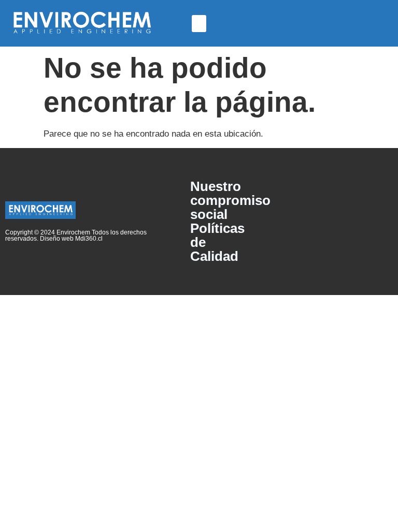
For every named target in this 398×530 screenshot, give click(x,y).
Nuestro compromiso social (224, 201)
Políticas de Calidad (217, 242)
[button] (199, 23)
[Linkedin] (381, 221)
